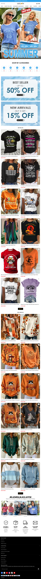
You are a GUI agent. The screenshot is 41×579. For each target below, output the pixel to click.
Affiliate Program (3, 543)
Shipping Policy (3, 557)
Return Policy (3, 559)
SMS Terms (3, 553)
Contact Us (2, 541)
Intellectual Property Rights (5, 551)
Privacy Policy (3, 547)
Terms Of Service (3, 549)
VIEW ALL (20, 308)
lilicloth (3, 577)
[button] (2, 4)
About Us (2, 539)
